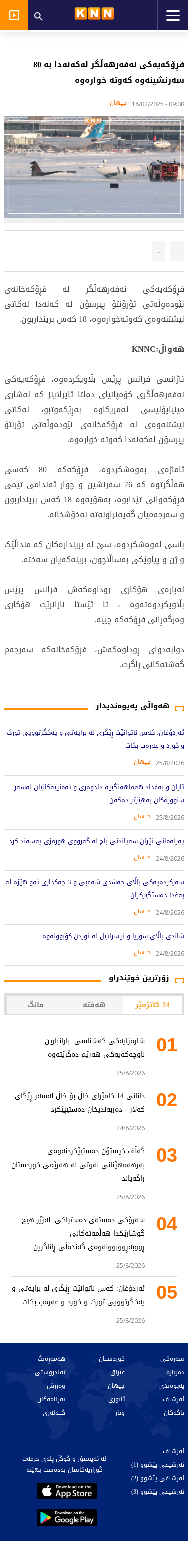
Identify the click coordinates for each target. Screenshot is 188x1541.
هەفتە (94, 1005)
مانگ (36, 1005)
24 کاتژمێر (152, 1005)
